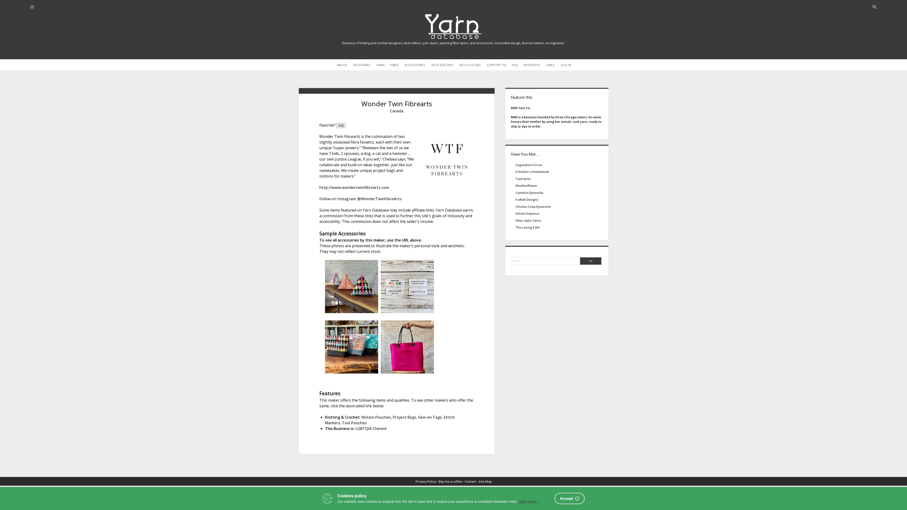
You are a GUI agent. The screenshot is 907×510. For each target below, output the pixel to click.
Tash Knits (523, 179)
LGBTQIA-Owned (370, 428)
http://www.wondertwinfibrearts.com (354, 187)
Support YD (496, 65)
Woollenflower (526, 185)
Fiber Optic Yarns (528, 220)
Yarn (380, 65)
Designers (362, 65)
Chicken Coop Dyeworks (533, 206)
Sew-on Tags (430, 417)
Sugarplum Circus (528, 165)
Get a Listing (470, 65)
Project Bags (404, 417)
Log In (566, 65)
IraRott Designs (526, 199)
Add (341, 125)
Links (550, 65)
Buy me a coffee (450, 481)
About (342, 65)
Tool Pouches (354, 422)
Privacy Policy (425, 481)
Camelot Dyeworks (529, 193)
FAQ (515, 65)
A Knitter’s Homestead (532, 172)
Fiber (394, 65)
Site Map (485, 481)
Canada (396, 111)
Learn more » (528, 501)
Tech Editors (442, 65)
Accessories (415, 65)
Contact (470, 481)
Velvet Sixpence (527, 213)
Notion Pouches (376, 417)
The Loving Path (527, 227)
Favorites (532, 65)
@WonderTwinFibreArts (379, 198)
